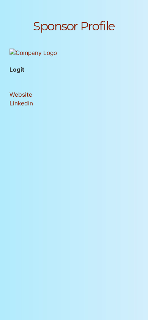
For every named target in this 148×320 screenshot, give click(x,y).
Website (20, 94)
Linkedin (21, 103)
